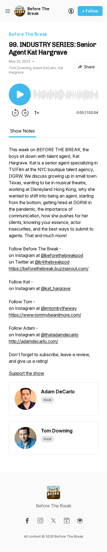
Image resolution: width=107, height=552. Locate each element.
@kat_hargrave (56, 288)
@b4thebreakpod (52, 262)
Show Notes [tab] (22, 131)
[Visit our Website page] (66, 520)
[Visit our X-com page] (53, 520)
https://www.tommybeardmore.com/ (45, 315)
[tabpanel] (53, 264)
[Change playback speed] (36, 113)
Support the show (26, 373)
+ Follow (90, 11)
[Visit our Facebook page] (27, 520)
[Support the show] (71, 11)
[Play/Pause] (20, 94)
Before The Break (38, 11)
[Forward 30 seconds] (25, 113)
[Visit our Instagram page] (40, 520)
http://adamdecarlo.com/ (33, 341)
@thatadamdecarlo (59, 334)
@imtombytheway (59, 308)
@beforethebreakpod (62, 255)
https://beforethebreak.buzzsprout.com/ (49, 268)
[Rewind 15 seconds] (15, 113)
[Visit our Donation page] (80, 520)
